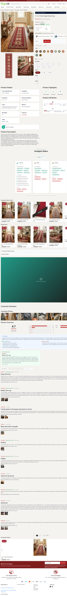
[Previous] (2, 212)
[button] (31, 14)
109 (44, 535)
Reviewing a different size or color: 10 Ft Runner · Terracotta (11, 414)
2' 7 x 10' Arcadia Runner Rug (7, 219)
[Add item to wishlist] (14, 203)
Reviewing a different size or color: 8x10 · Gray (9, 463)
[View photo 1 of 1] (2, 433)
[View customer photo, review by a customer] (4, 316)
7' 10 (37, 78)
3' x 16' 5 (49, 72)
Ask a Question (39, 45)
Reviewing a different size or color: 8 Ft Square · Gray (10, 494)
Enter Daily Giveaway (21, 584)
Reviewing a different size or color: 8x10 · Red (9, 381)
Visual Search (56, 7)
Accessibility (36, 589)
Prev (34, 535)
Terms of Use (4, 587)
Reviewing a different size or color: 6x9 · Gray (9, 446)
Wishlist (60, 3)
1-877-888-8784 (4, 0)
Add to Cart (47, 41)
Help (60, 0)
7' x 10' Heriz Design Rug (54, 243)
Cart (65, 3)
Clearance (64, 7)
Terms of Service (54, 567)
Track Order (64, 0)
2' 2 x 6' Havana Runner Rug (22, 219)
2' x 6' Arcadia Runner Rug (54, 219)
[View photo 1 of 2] (2, 399)
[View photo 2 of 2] (6, 399)
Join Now (63, 562)
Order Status (36, 585)
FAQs (34, 587)
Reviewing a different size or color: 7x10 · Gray (9, 430)
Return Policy (36, 588)
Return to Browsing (5, 10)
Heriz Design (16, 10)
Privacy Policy (47, 567)
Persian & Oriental (9, 7)
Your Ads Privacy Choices (6, 590)
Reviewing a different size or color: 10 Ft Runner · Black (11, 362)
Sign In (54, 3)
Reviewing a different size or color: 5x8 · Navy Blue (10, 479)
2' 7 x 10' (43, 72)
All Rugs (2, 7)
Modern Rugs (18, 7)
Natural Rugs (33, 7)
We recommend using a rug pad (48, 33)
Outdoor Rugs (26, 7)
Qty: (37, 41)
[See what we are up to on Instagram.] (52, 586)
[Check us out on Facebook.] (50, 586)
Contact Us (35, 584)
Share (46, 45)
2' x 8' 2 (37, 72)
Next (47, 535)
